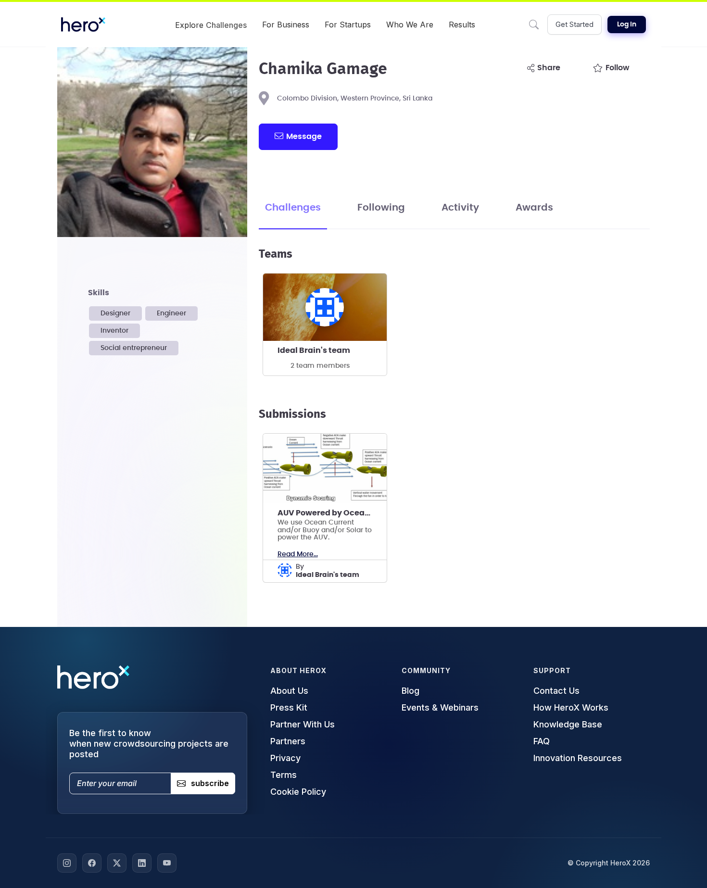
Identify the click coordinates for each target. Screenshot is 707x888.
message (304, 136)
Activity (460, 208)
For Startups (348, 24)
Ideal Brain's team (314, 350)
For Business (285, 24)
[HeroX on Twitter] (116, 863)
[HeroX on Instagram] (66, 863)
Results (462, 24)
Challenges (293, 208)
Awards (534, 208)
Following (381, 208)
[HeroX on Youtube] (167, 863)
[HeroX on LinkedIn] (142, 863)
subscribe (210, 783)
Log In (626, 24)
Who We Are (409, 24)
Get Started (574, 24)
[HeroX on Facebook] (91, 863)
